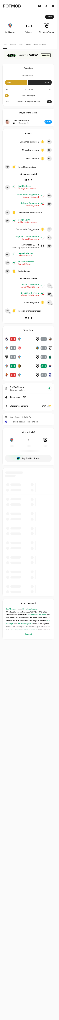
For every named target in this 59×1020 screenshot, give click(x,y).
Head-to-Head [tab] (39, 45)
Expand (28, 634)
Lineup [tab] (13, 45)
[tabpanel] (28, 325)
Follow (49, 17)
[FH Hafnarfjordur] (45, 441)
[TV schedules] (39, 5)
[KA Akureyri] (11, 441)
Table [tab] (21, 45)
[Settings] (52, 5)
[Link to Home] (11, 5)
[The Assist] (28, 55)
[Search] (46, 5)
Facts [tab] (5, 45)
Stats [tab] (28, 45)
